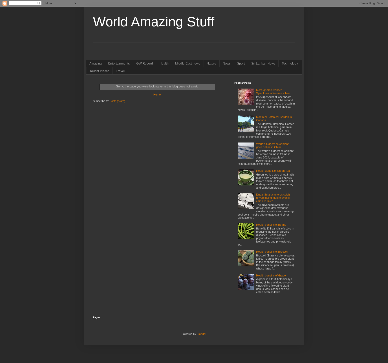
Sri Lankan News (263, 63)
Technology (290, 63)
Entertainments (119, 63)
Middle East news (187, 63)
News (227, 63)
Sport (241, 63)
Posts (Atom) (117, 101)
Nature (211, 63)
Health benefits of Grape (271, 275)
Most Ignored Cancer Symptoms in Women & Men (273, 92)
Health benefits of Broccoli (272, 251)
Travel (120, 71)
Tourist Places (99, 71)
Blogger (201, 334)
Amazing (95, 63)
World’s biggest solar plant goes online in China (272, 146)
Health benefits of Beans (271, 224)
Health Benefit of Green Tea (273, 170)
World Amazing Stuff (153, 21)
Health (164, 63)
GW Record (144, 63)
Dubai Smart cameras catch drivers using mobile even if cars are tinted (273, 198)
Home (157, 94)
